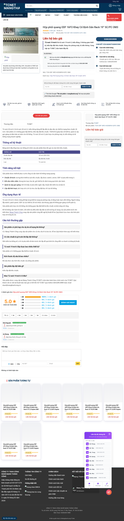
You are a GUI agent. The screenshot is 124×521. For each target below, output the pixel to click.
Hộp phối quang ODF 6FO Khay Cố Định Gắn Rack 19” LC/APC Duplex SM (31, 446)
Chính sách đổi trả (55, 487)
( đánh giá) (52, 30)
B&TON (47, 15)
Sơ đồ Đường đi (30, 479)
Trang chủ (31, 15)
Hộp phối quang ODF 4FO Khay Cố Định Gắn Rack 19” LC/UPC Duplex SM (113, 408)
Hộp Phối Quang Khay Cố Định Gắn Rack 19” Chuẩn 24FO (68, 76)
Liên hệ (5, 20)
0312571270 (17, 483)
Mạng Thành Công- (83, 488)
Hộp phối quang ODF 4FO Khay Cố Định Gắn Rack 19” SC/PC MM (10, 446)
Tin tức (95, 15)
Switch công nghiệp (72, 10)
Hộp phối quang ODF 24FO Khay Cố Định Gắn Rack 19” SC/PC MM (92, 407)
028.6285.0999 (112, 18)
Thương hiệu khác (80, 15)
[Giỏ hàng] (119, 9)
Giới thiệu (28, 475)
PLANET (66, 15)
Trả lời (4, 328)
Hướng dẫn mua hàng (56, 498)
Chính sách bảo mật (56, 483)
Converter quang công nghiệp (89, 10)
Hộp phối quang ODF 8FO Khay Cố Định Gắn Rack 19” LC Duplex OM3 (31, 407)
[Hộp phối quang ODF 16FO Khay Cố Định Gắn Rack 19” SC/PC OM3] (89, 117)
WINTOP (38, 15)
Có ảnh (53, 315)
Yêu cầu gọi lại (10, 518)
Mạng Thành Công (16, 212)
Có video (44, 315)
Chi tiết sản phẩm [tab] (41, 115)
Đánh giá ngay (68, 303)
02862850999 (110, 39)
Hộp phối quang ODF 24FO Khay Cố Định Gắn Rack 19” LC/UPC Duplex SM (72, 408)
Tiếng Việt (115, 1)
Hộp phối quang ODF (40, 10)
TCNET (56, 15)
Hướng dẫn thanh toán (57, 475)
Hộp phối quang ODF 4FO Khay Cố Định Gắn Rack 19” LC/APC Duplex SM (51, 408)
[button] (114, 5)
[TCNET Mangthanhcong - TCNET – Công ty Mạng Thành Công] (11, 8)
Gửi (77, 363)
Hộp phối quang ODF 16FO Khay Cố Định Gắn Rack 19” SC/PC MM (10, 407)
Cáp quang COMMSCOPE (57, 10)
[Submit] (97, 6)
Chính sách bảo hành (56, 479)
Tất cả (6, 315)
